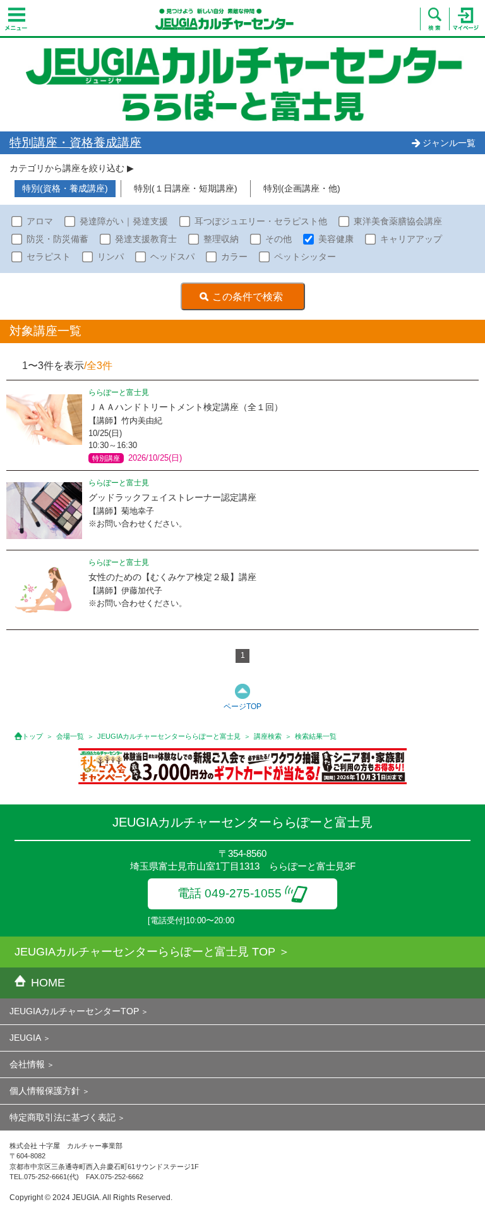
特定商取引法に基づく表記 (62, 1117)
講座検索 (268, 736)
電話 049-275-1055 (229, 893)
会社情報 (27, 1064)
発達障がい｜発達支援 (124, 221)
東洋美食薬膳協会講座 (398, 221)
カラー (234, 257)
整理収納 (221, 239)
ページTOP (242, 706)
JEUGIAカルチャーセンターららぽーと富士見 (169, 736)
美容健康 (336, 239)
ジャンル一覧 (449, 143)
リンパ (110, 257)
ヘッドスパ (172, 257)
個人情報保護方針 (44, 1091)
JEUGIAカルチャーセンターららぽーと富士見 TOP (145, 951)
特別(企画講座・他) (301, 188)
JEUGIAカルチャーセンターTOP (74, 1011)
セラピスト (49, 257)
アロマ (40, 221)
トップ (32, 736)
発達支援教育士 (146, 239)
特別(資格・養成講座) (65, 188)
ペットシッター (305, 257)
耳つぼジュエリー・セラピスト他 (261, 221)
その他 (278, 239)
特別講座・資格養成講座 (75, 142)
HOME (48, 982)
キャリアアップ (411, 239)
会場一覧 (70, 736)
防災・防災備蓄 (57, 239)
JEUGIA (25, 1038)
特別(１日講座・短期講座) (185, 188)
